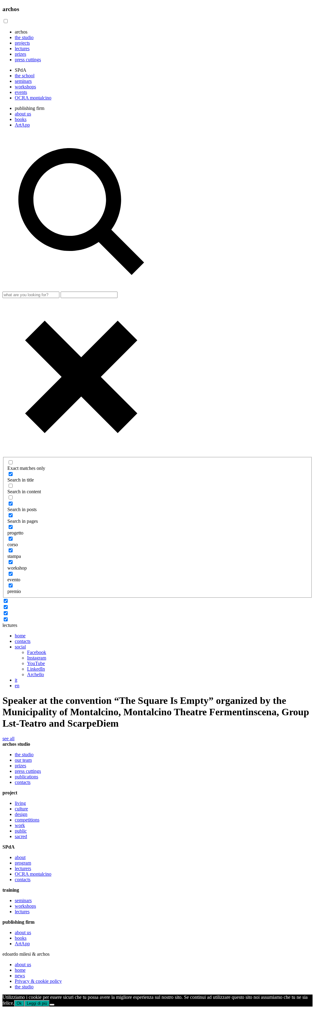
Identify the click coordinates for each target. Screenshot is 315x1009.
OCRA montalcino (33, 97)
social (20, 646)
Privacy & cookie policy (38, 981)
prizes (20, 54)
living (20, 803)
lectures (22, 48)
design (21, 814)
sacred (21, 836)
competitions (27, 819)
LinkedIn (36, 669)
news (20, 975)
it (16, 680)
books (20, 119)
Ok (19, 1003)
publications (26, 776)
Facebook (36, 652)
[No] (52, 1005)
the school (24, 75)
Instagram (36, 657)
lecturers (23, 868)
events (21, 92)
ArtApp (22, 124)
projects (22, 43)
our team (23, 760)
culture (21, 808)
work (20, 825)
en (17, 685)
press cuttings (28, 59)
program (23, 863)
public (21, 830)
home (20, 635)
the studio (24, 37)
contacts (22, 641)
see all (8, 738)
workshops (25, 86)
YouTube (36, 663)
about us (23, 113)
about (20, 857)
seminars (23, 81)
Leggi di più (37, 1003)
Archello (35, 674)
